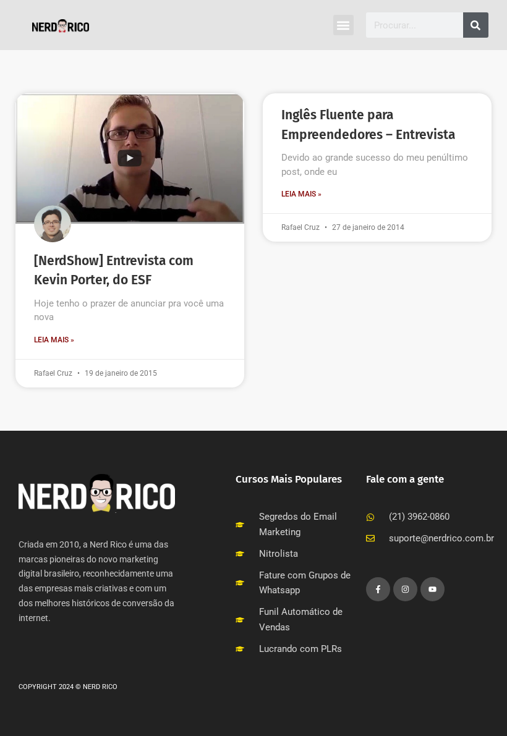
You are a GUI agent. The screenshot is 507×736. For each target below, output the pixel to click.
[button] (343, 25)
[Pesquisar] (475, 25)
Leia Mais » (54, 340)
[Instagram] (405, 589)
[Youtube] (432, 589)
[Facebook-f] (378, 589)
